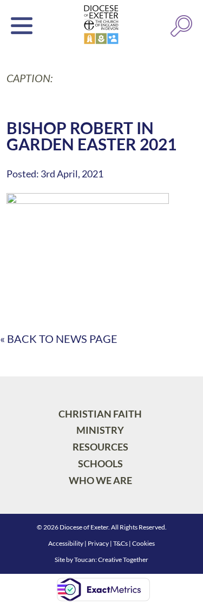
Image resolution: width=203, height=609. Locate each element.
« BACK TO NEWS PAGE (58, 338)
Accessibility (65, 543)
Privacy (98, 543)
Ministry (100, 430)
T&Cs (120, 543)
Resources (100, 447)
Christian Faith (100, 414)
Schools (100, 463)
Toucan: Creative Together (111, 559)
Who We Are (100, 480)
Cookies (143, 543)
